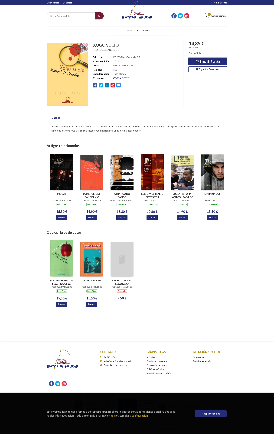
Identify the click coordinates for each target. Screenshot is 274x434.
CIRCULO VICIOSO (92, 280)
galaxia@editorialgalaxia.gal (117, 361)
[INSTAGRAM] (186, 16)
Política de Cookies (156, 369)
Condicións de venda (157, 361)
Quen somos (53, 2)
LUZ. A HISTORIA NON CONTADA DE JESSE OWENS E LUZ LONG (182, 195)
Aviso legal (152, 357)
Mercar (61, 217)
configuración (140, 415)
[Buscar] (99, 15)
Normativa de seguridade (159, 373)
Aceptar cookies (211, 413)
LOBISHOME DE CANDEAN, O (92, 195)
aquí (113, 415)
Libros (145, 30)
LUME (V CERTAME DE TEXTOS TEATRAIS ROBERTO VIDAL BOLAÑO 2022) (152, 195)
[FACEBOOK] (174, 16)
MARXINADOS (212, 193)
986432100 (109, 357)
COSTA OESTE (121, 78)
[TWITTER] (180, 16)
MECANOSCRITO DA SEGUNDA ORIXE (61, 282)
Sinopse (56, 117)
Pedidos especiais (202, 361)
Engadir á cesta (209, 61)
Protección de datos (157, 365)
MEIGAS (61, 193)
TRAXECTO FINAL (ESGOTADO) (122, 282)
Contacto (67, 2)
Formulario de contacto (115, 365)
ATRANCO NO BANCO (122, 195)
